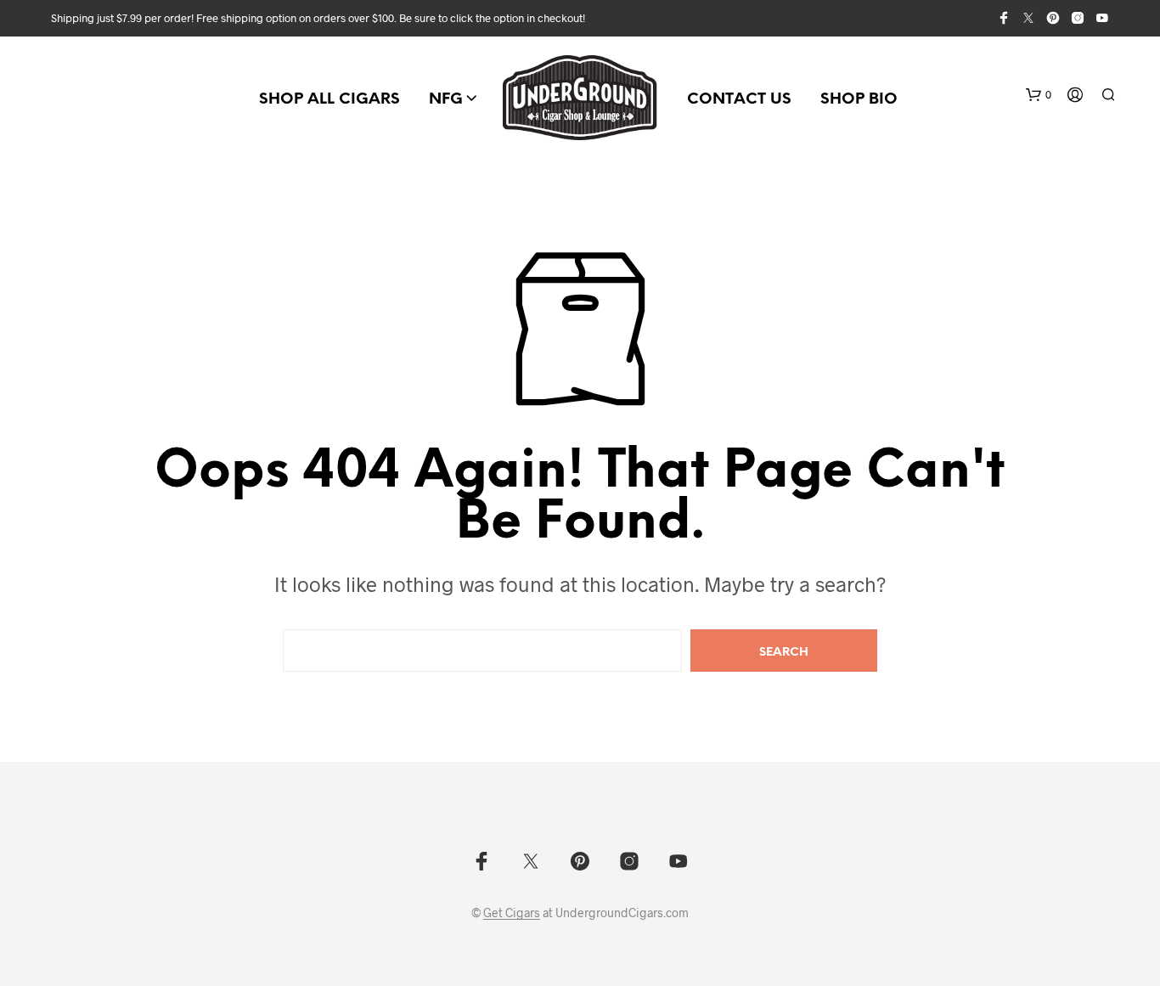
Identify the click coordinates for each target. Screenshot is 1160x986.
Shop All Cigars (329, 100)
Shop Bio (859, 100)
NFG (446, 100)
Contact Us (739, 100)
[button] (1038, 95)
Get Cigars (511, 913)
